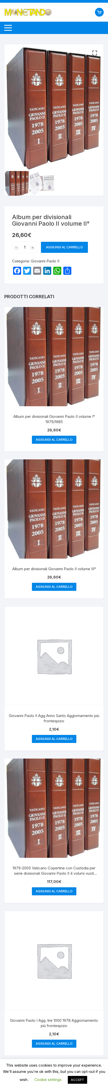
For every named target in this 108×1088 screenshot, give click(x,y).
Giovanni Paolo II (45, 261)
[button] (94, 53)
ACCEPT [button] (77, 1080)
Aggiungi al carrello (64, 247)
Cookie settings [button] (48, 1079)
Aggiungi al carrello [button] (54, 439)
